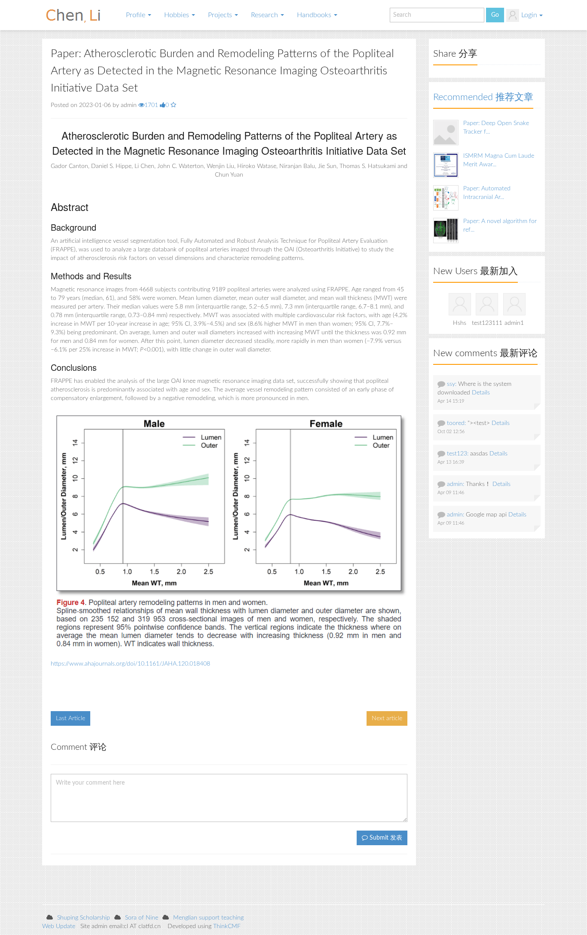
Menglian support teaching (208, 918)
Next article (387, 718)
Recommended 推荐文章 (483, 97)
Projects (221, 15)
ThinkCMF (227, 926)
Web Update (58, 926)
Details (481, 393)
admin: (455, 484)
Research (265, 15)
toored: (456, 423)
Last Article (70, 718)
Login (529, 15)
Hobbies (177, 15)
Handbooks (315, 15)
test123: (457, 454)
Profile (136, 15)
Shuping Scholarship (83, 918)
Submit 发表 (385, 838)
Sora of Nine (141, 918)
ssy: (451, 384)
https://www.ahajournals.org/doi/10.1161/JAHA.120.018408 (130, 664)
